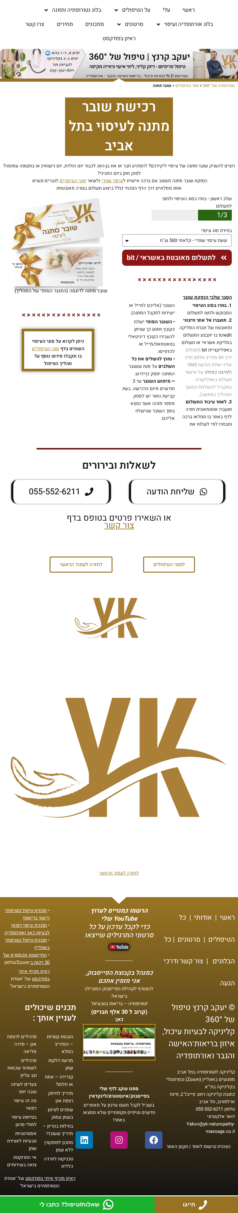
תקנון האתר (177, 1146)
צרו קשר (34, 24)
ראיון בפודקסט (119, 38)
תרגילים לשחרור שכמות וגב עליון (22, 1068)
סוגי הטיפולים (187, 85)
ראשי (189, 10)
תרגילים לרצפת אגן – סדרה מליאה (22, 1044)
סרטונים (134, 24)
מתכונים (94, 24)
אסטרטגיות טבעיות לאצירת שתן (22, 1141)
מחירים (65, 24)
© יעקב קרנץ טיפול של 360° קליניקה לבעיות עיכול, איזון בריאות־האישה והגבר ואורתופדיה (198, 1032)
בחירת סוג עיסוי (216, 230)
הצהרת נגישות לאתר (211, 1146)
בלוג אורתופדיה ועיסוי (188, 24)
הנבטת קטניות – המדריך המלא (60, 1044)
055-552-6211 (209, 1109)
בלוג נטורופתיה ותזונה (76, 10)
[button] (81, 565)
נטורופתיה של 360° (219, 85)
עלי (166, 10)
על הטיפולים (136, 10)
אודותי (203, 918)
